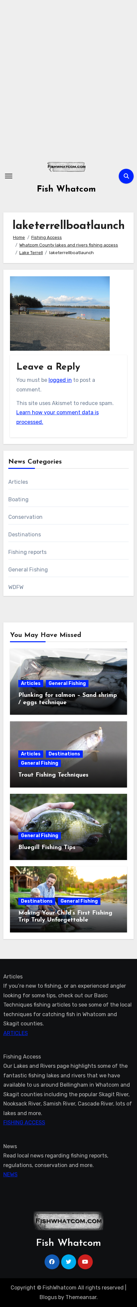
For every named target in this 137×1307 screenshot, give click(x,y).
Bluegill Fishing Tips (46, 848)
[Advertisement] (68, 78)
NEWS (10, 1174)
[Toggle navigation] (8, 176)
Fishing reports (27, 552)
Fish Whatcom (66, 189)
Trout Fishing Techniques (53, 775)
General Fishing (28, 569)
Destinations (24, 534)
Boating (18, 499)
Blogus (48, 1297)
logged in (60, 380)
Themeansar (81, 1297)
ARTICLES (15, 1033)
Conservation (25, 517)
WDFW (16, 587)
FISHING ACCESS (24, 1122)
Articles (18, 482)
